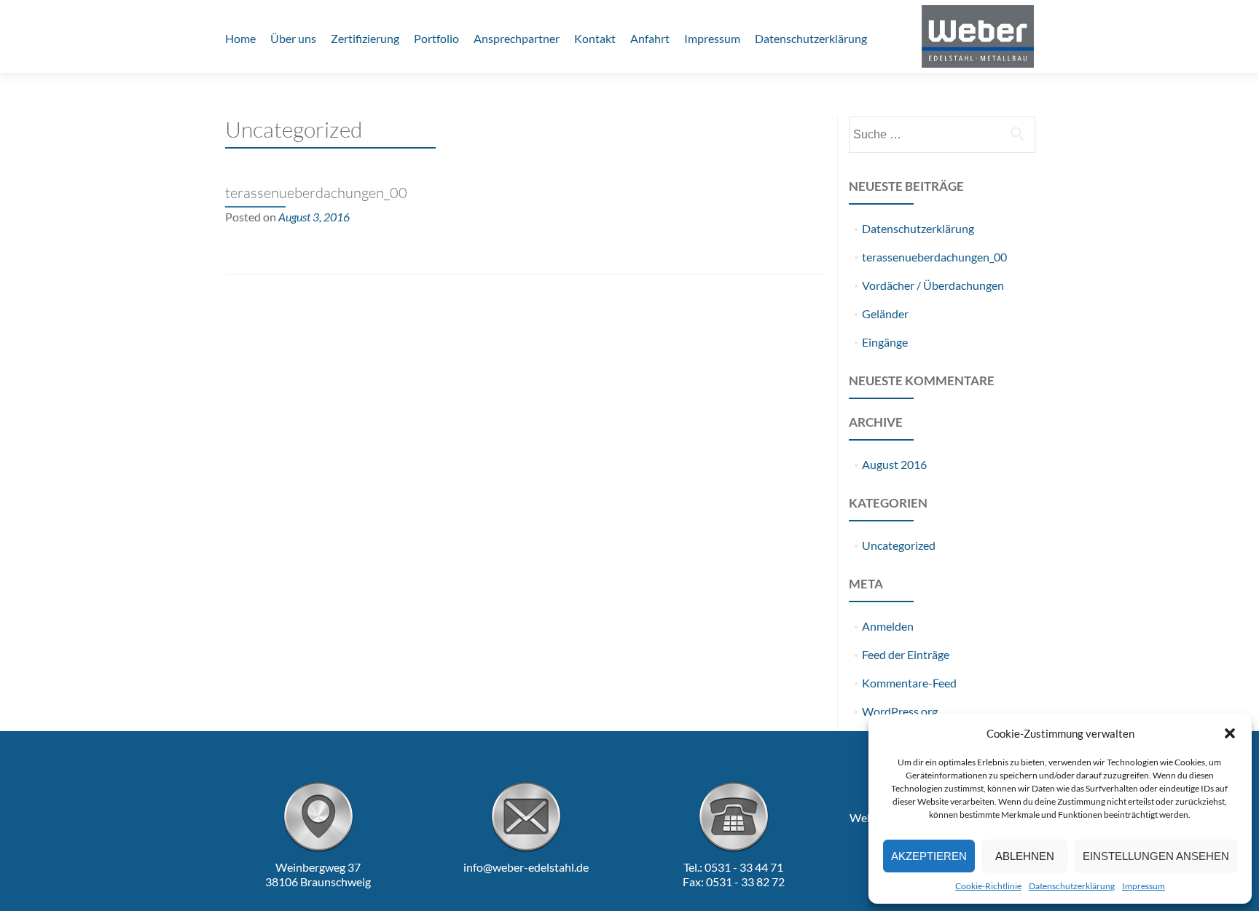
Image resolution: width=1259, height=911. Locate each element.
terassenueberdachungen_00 (316, 193)
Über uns (293, 38)
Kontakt (595, 38)
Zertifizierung (365, 38)
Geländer (885, 313)
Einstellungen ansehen (1156, 856)
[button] (1230, 733)
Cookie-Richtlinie (988, 885)
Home (240, 38)
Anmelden (888, 626)
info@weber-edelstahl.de (526, 867)
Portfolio (436, 38)
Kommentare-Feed (909, 683)
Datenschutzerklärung (1072, 885)
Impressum (1143, 885)
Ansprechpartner (517, 38)
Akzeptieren (929, 856)
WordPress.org (900, 711)
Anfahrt (650, 38)
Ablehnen (1024, 856)
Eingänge (885, 342)
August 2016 (894, 464)
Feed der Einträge (905, 654)
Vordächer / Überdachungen (933, 285)
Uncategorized (899, 545)
